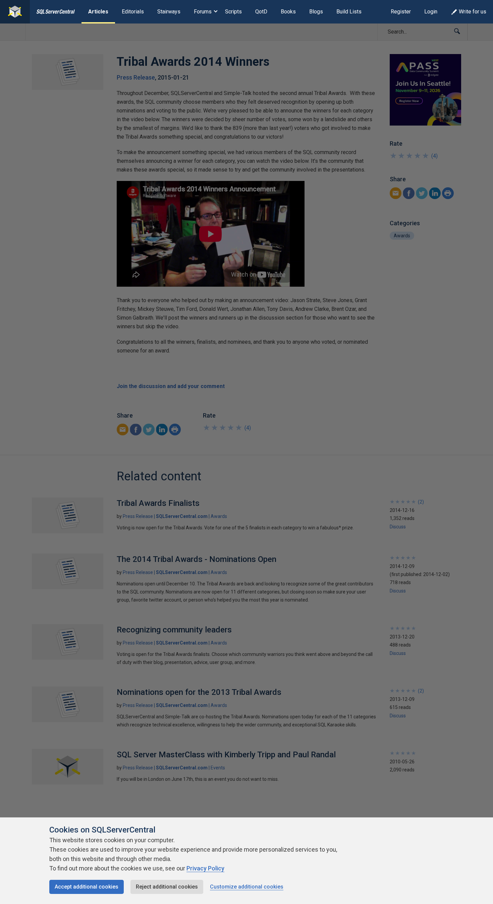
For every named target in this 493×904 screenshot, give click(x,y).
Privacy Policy (205, 868)
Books (288, 11)
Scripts (233, 11)
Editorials (133, 11)
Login (430, 11)
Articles (98, 11)
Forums (203, 11)
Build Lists (349, 11)
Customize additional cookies (246, 887)
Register (401, 11)
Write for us (472, 11)
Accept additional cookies (86, 887)
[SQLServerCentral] (15, 11)
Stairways (168, 11)
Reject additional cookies (167, 887)
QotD (261, 11)
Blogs (316, 11)
